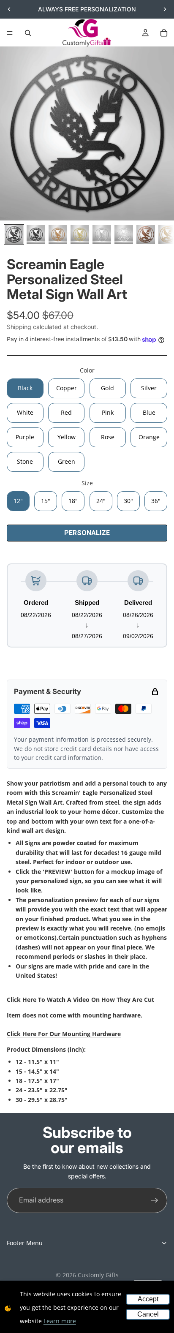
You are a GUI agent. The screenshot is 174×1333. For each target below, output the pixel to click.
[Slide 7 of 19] (145, 234)
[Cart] (164, 33)
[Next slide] (164, 9)
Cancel (148, 1314)
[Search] (28, 33)
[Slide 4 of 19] (80, 234)
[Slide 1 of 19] (14, 234)
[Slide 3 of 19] (58, 234)
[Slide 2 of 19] (36, 234)
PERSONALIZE (87, 533)
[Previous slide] (9, 9)
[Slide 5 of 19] (101, 234)
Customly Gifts (98, 1275)
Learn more (60, 1321)
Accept (148, 1299)
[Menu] (9, 33)
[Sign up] (154, 1200)
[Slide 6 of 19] (123, 234)
